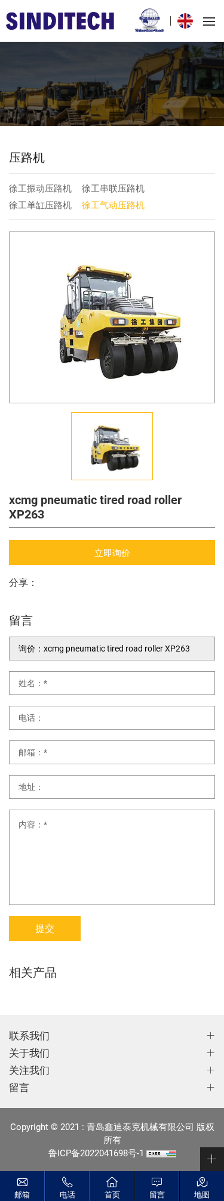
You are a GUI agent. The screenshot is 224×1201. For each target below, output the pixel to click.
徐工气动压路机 (113, 205)
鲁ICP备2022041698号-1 (96, 1153)
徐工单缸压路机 (40, 205)
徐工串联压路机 (113, 188)
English (188, 21)
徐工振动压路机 (40, 188)
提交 (44, 928)
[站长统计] (161, 1153)
